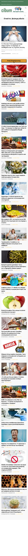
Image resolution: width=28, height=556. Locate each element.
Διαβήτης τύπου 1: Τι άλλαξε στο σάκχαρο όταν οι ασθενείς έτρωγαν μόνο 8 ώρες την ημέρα (13, 289)
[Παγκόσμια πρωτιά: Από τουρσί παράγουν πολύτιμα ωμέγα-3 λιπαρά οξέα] (14, 167)
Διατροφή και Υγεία (6, 201)
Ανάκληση (4, 108)
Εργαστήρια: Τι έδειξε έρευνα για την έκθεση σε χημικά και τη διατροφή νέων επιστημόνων (12, 198)
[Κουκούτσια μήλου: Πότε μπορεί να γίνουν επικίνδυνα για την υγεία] (14, 302)
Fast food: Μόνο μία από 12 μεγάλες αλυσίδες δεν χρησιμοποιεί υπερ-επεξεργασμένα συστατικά (11, 333)
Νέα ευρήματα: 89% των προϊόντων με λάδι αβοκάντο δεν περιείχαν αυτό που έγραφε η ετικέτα (13, 221)
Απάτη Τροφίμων (5, 224)
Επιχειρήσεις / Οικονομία (7, 336)
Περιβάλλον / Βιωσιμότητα (8, 41)
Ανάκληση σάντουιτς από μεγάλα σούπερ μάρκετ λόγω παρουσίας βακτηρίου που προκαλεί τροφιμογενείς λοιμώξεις (12, 105)
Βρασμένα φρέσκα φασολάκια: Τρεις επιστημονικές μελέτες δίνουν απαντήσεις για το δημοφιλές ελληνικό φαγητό (13, 266)
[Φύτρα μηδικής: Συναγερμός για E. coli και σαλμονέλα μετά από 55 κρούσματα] (14, 502)
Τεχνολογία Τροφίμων (7, 270)
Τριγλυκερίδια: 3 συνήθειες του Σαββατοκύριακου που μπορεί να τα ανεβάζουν (11, 243)
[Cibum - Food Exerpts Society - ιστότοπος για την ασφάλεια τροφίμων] (12, 9)
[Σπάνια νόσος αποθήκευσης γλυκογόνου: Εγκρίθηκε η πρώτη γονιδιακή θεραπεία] (14, 414)
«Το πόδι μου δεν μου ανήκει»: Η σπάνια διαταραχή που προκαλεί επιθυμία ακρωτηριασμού (12, 378)
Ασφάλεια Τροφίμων (6, 86)
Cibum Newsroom (6, 53)
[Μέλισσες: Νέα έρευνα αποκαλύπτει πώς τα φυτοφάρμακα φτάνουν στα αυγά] (14, 481)
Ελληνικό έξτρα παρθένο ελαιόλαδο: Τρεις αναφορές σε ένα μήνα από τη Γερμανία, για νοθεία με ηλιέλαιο (13, 356)
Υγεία (2, 247)
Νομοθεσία (4, 405)
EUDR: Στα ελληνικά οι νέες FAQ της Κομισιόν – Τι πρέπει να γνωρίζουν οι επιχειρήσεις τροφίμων (12, 401)
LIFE (2, 133)
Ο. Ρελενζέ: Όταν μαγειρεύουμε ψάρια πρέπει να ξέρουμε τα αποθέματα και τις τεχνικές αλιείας (13, 45)
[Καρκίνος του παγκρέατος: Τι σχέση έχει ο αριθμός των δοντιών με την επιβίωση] (14, 435)
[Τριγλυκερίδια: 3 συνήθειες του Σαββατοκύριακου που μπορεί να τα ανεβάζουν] (14, 234)
